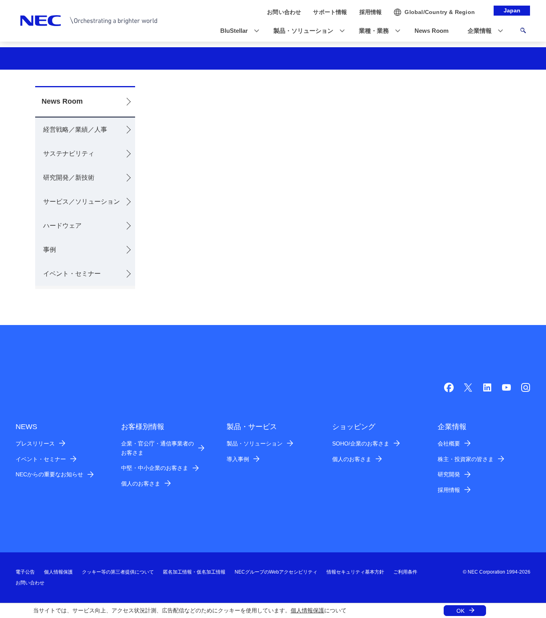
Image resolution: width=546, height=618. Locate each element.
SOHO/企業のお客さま (360, 443)
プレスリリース (35, 443)
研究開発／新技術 (68, 177)
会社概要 (449, 443)
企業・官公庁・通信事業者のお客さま (157, 448)
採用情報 (449, 490)
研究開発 (449, 474)
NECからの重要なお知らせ (49, 474)
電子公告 (25, 572)
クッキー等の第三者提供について (118, 572)
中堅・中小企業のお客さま (154, 468)
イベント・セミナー (72, 273)
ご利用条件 (405, 572)
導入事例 (238, 459)
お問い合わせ (30, 583)
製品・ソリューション (255, 443)
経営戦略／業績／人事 (75, 129)
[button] (237, 31)
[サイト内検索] (523, 31)
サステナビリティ (68, 153)
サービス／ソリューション (81, 201)
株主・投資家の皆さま (466, 459)
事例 (49, 249)
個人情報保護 (307, 610)
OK (460, 611)
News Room (62, 101)
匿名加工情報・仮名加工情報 (194, 572)
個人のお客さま (140, 483)
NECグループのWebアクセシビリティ (276, 572)
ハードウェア (62, 225)
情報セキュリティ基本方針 (355, 572)
